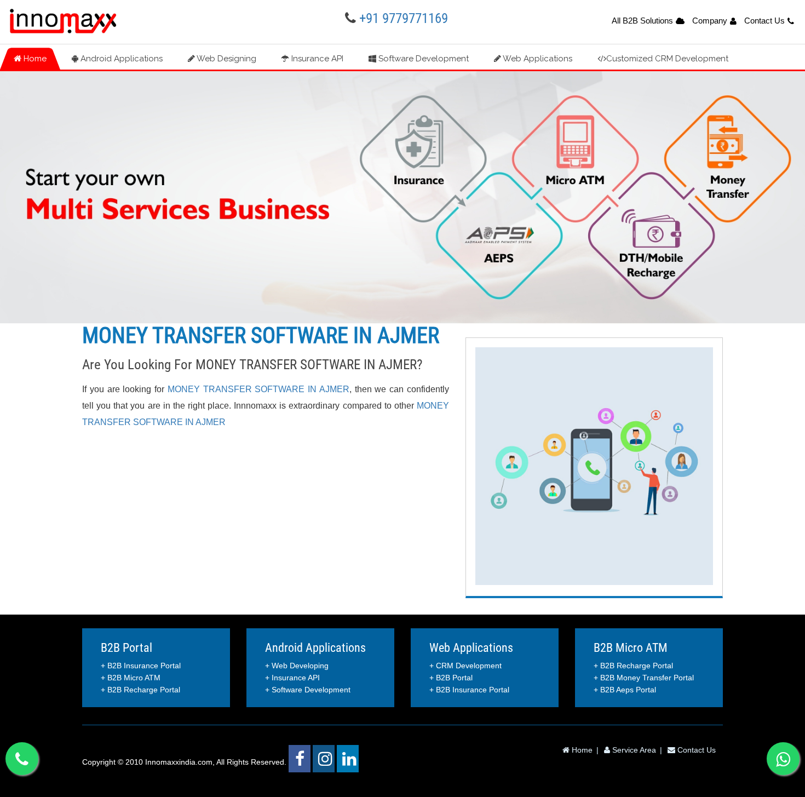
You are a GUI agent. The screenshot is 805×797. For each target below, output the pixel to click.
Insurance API (316, 59)
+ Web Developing (297, 665)
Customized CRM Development (667, 59)
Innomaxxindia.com (178, 762)
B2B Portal (126, 648)
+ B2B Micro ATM (130, 677)
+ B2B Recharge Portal (140, 689)
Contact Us (764, 20)
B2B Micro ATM (631, 648)
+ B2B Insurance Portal (141, 665)
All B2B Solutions (642, 20)
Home (34, 59)
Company (709, 20)
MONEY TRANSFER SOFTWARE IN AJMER (258, 389)
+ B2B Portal (451, 677)
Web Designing (225, 59)
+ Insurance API (292, 677)
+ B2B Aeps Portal (625, 689)
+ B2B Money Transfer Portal (644, 677)
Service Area (633, 750)
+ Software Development (307, 689)
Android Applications (120, 59)
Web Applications (536, 59)
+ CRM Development (465, 665)
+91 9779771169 (403, 18)
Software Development (422, 59)
